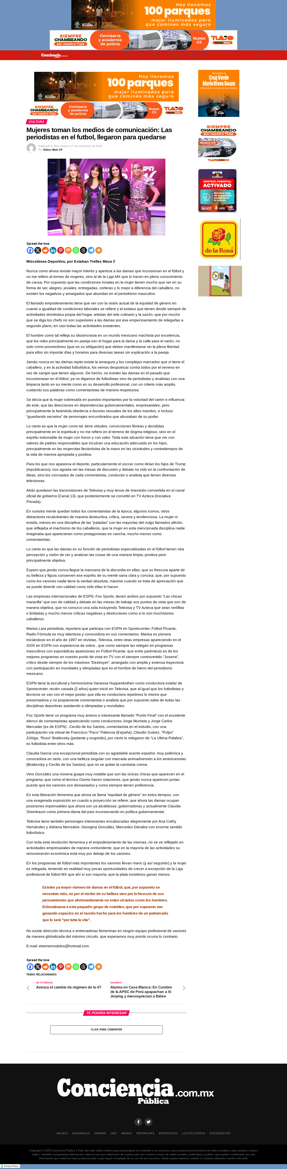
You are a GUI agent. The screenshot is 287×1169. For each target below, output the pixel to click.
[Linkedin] (53, 250)
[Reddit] (45, 250)
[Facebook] (30, 250)
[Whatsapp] (75, 250)
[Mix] (68, 250)
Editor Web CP (52, 149)
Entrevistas (198, 55)
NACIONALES (107, 55)
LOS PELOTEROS (193, 1133)
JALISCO (87, 55)
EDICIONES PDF (220, 1133)
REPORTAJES (174, 55)
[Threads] (83, 250)
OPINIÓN (127, 55)
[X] (37, 250)
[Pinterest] (60, 250)
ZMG (141, 55)
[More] (98, 250)
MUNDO (155, 55)
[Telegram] (91, 250)
